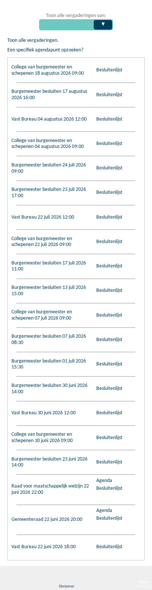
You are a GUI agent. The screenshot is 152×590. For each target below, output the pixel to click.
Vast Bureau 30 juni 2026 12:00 (43, 413)
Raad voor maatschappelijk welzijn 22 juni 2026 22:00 (50, 489)
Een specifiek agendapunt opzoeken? (45, 50)
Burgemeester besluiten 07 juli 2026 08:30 (48, 339)
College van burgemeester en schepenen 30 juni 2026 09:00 (42, 438)
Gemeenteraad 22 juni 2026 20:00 (46, 519)
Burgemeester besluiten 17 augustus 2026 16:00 (49, 95)
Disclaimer (66, 586)
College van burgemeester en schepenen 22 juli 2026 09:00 (41, 242)
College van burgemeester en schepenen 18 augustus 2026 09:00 (47, 70)
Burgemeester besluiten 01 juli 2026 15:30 (48, 364)
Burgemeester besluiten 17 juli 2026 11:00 (48, 266)
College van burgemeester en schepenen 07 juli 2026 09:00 (41, 315)
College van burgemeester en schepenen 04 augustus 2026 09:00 (47, 144)
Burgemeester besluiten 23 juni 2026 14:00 (49, 462)
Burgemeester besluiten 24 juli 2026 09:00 (48, 168)
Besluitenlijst (109, 70)
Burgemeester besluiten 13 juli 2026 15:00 (48, 291)
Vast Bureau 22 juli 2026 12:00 (42, 217)
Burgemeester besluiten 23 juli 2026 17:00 (48, 193)
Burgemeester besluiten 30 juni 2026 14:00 (49, 389)
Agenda (104, 480)
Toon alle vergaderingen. (33, 40)
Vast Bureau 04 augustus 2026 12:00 (49, 119)
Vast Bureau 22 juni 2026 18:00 (43, 547)
